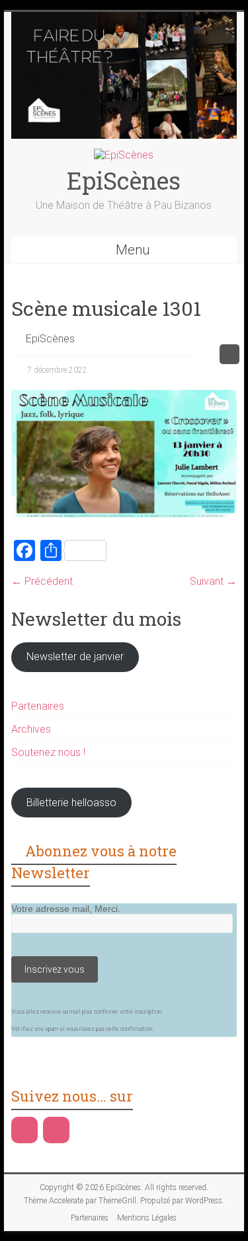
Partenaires (37, 706)
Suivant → (213, 581)
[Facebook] (24, 1130)
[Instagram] (56, 1130)
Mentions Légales (147, 1217)
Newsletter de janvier (75, 656)
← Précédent (42, 581)
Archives (31, 729)
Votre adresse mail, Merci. (65, 908)
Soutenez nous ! (48, 752)
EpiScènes (124, 180)
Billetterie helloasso (71, 802)
